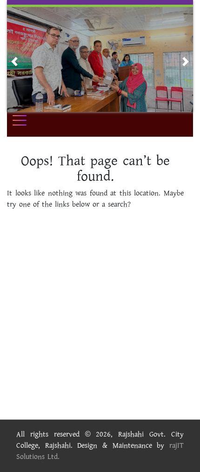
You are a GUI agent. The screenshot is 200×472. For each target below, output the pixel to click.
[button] (14, 61)
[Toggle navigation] (25, 120)
